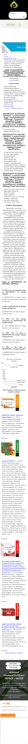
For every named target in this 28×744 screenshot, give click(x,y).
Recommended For (8, 161)
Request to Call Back (11, 108)
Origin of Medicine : (12, 433)
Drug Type (6, 154)
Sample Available (8, 195)
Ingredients (6, 163)
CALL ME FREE (18, 653)
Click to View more (8, 104)
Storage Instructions (9, 152)
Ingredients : (14, 496)
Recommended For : (9, 431)
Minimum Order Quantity (10, 131)
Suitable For (7, 157)
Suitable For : (13, 532)
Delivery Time (7, 193)
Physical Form (7, 156)
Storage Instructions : (12, 590)
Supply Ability (7, 191)
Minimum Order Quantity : (15, 419)
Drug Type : (16, 588)
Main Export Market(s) (10, 200)
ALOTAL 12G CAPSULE (8, 461)
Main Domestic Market (9, 202)
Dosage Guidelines (8, 170)
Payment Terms (7, 189)
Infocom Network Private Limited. (19, 710)
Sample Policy (7, 196)
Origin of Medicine (8, 159)
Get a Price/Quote (14, 80)
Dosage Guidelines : (12, 592)
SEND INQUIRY (9, 653)
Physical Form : (14, 423)
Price (5, 129)
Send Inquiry (19, 108)
